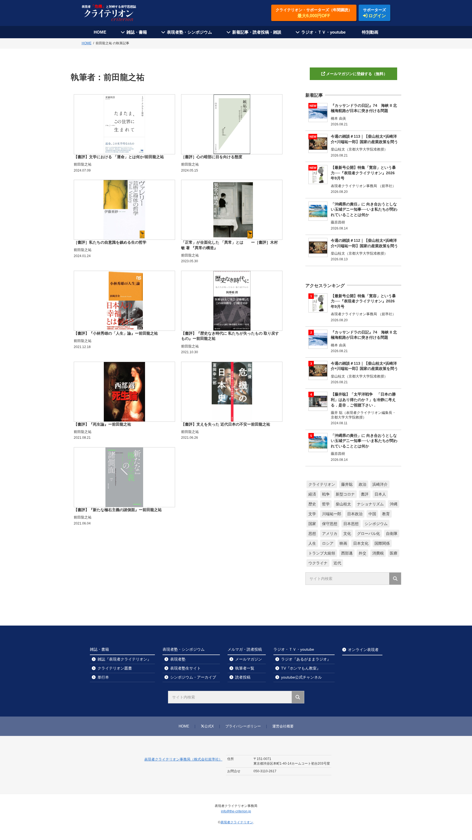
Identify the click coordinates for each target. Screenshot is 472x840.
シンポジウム (376, 523)
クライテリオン (321, 484)
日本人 (380, 494)
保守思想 (329, 523)
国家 (312, 523)
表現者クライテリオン (236, 822)
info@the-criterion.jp (236, 811)
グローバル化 (368, 533)
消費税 (378, 553)
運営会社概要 (283, 726)
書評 (364, 494)
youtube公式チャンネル (301, 677)
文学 (312, 514)
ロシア (328, 543)
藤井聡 (347, 484)
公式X (209, 726)
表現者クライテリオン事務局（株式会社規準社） (183, 759)
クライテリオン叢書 (115, 668)
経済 (312, 494)
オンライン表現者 (363, 649)
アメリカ (329, 533)
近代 (337, 563)
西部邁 (347, 553)
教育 (386, 514)
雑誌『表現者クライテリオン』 (124, 659)
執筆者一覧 (244, 668)
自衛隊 (391, 533)
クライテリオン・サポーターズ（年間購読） (314, 13)
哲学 (326, 504)
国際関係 (382, 543)
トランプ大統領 (321, 553)
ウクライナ (318, 563)
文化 (347, 533)
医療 (393, 553)
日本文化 (360, 543)
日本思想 (351, 523)
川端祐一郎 (331, 514)
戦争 (326, 494)
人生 (312, 543)
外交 (362, 553)
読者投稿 (242, 677)
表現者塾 (177, 659)
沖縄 (393, 504)
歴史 (312, 504)
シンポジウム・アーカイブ (193, 677)
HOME (100, 32)
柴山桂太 (343, 504)
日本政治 (354, 514)
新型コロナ (345, 494)
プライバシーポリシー (243, 726)
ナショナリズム (370, 504)
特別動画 (370, 32)
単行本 (103, 677)
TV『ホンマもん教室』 (300, 668)
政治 (362, 484)
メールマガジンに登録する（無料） (356, 74)
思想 (312, 533)
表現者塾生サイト (185, 668)
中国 (372, 514)
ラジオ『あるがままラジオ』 (306, 659)
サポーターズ (374, 13)
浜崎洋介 (380, 484)
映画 (343, 543)
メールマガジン (248, 659)
